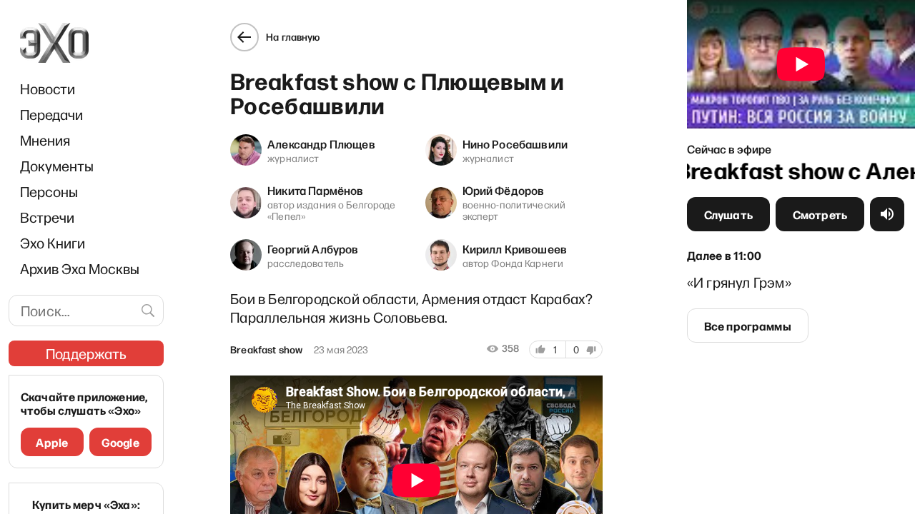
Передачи (51, 114)
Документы (57, 165)
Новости (47, 88)
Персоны (49, 191)
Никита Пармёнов (315, 190)
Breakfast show (266, 350)
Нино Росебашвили (515, 143)
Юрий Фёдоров (504, 190)
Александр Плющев (321, 143)
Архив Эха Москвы (79, 268)
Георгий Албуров (312, 248)
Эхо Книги (52, 242)
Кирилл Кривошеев (515, 248)
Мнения (45, 140)
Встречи (47, 217)
